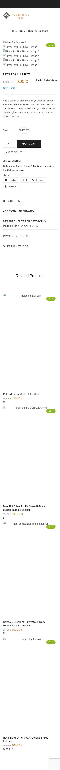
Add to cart (29, 143)
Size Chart (9, 88)
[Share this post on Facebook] (11, 175)
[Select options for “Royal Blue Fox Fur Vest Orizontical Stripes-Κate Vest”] (56, 738)
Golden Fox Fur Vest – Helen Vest (21, 394)
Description (11, 201)
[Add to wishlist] (53, 395)
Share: (6, 175)
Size (5, 130)
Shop (22, 31)
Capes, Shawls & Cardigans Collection (34, 166)
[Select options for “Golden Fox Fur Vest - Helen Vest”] (56, 395)
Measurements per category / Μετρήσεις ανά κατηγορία (24, 223)
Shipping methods (15, 246)
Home (15, 31)
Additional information (19, 211)
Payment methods (15, 236)
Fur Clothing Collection (14, 170)
